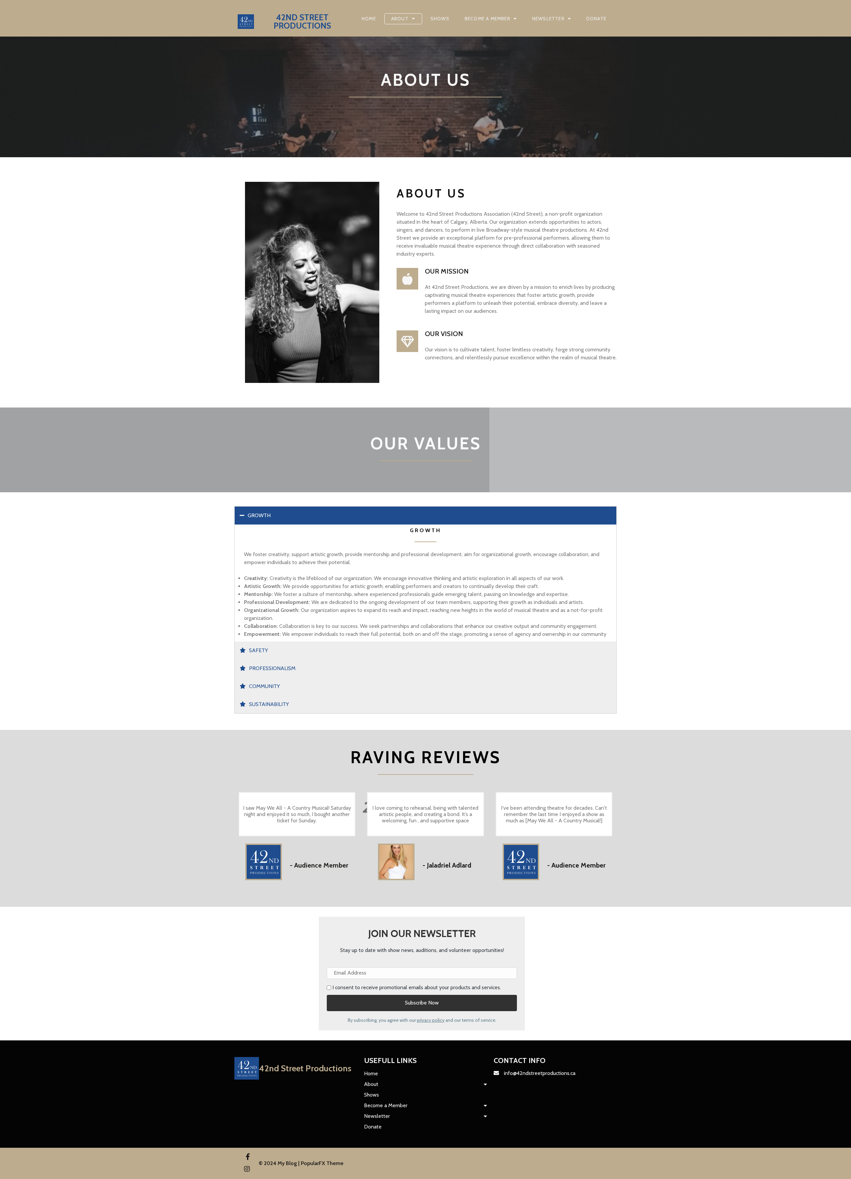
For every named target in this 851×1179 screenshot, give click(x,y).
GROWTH (259, 515)
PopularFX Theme (322, 1163)
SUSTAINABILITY (269, 704)
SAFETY (258, 650)
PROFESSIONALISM (272, 668)
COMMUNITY (264, 686)
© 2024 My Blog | (280, 1163)
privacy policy (430, 1020)
